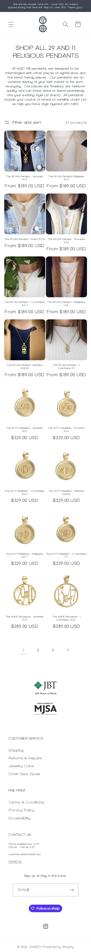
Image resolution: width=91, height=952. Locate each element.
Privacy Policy (21, 810)
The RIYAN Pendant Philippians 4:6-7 (66, 178)
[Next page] (68, 650)
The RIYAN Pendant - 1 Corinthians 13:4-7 (24, 304)
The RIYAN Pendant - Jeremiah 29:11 (24, 178)
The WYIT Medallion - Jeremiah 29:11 (24, 429)
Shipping (16, 750)
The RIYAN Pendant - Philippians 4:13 (66, 304)
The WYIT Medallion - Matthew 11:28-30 (66, 492)
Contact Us (15, 861)
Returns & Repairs (25, 758)
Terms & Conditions (26, 802)
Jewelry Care (20, 766)
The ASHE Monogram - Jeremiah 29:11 (25, 618)
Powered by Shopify (58, 947)
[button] (11, 24)
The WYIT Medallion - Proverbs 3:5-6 (66, 429)
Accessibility (19, 818)
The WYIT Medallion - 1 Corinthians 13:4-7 (25, 492)
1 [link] (23, 650)
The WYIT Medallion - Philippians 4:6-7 (24, 555)
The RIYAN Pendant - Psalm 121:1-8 (24, 239)
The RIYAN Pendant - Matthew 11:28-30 (25, 366)
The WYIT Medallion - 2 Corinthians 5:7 (66, 555)
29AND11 (35, 947)
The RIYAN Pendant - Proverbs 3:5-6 (66, 241)
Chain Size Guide (24, 774)
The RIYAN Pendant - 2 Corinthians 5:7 (66, 366)
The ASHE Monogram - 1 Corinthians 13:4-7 (66, 618)
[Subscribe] (72, 890)
